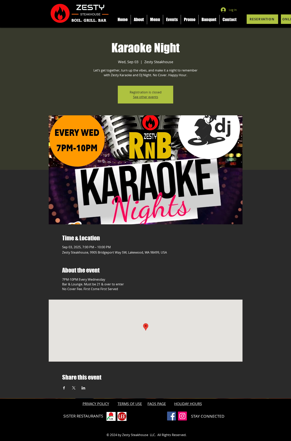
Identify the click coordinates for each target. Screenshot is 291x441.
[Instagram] (182, 416)
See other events (145, 97)
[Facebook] (171, 416)
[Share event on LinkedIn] (83, 387)
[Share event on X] (74, 387)
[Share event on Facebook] (64, 387)
